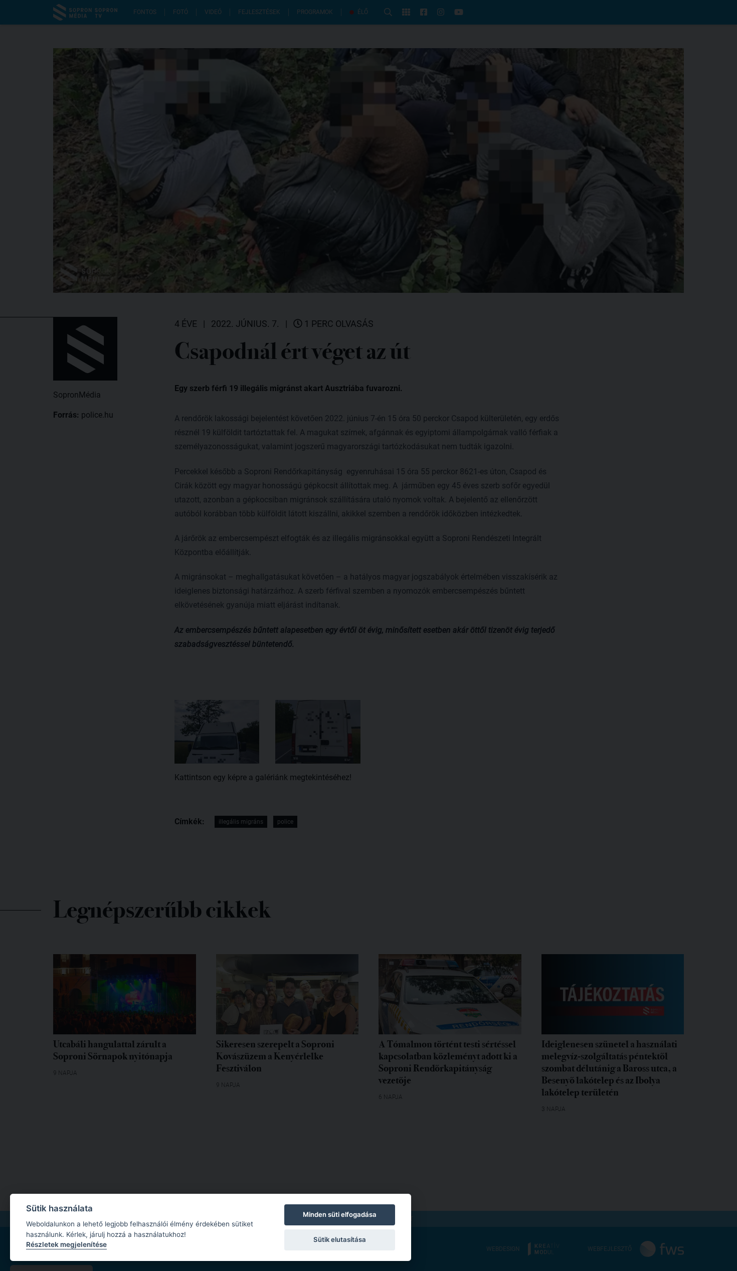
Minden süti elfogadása (340, 1214)
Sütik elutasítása (339, 1239)
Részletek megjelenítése (66, 1244)
